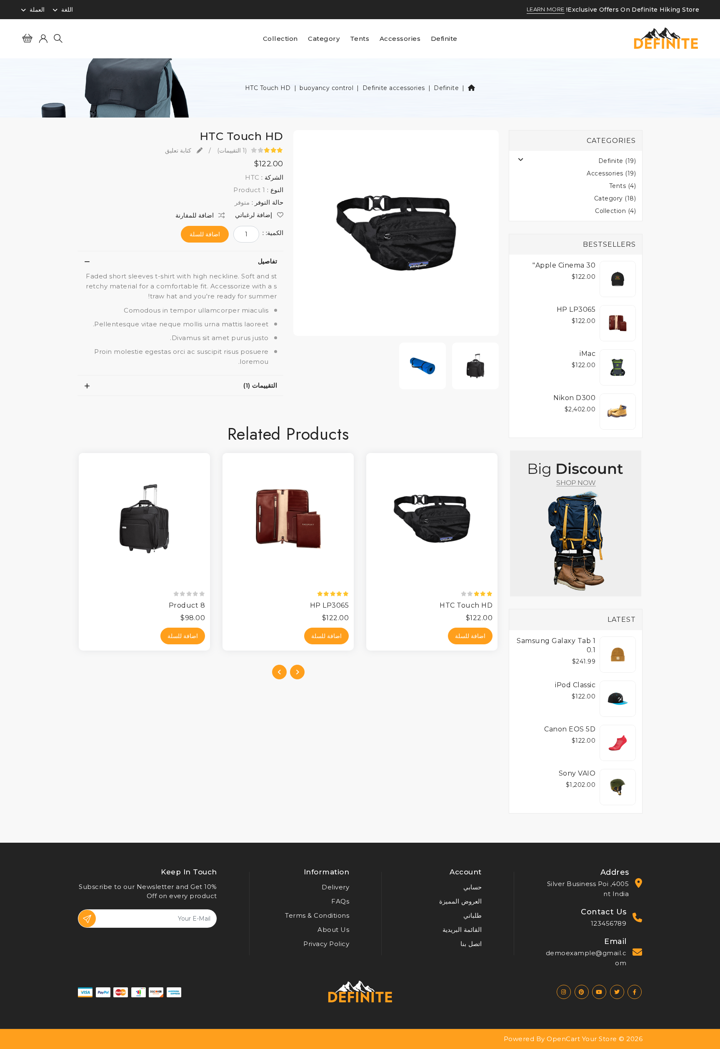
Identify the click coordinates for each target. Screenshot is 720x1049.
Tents (360, 39)
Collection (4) (615, 211)
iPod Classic (575, 685)
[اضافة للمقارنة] (369, 494)
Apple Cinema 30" (563, 265)
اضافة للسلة (205, 234)
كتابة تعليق (179, 150)
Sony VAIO (577, 773)
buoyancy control (326, 88)
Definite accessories (393, 88)
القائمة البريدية (462, 930)
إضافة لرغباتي (254, 215)
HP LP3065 (576, 309)
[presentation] (297, 672)
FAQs (340, 901)
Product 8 (187, 605)
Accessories (400, 39)
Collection (280, 39)
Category (324, 39)
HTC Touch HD (268, 88)
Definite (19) (617, 161)
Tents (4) (622, 186)
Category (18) (615, 198)
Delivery (335, 887)
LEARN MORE (546, 10)
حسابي (472, 887)
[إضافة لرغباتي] (369, 479)
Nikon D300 (574, 398)
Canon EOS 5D (569, 729)
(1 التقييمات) (232, 150)
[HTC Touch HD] (396, 235)
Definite (444, 39)
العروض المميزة (460, 901)
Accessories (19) (611, 173)
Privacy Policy (326, 944)
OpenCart (563, 1039)
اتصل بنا (471, 944)
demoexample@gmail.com (586, 958)
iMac (587, 354)
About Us (333, 930)
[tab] (180, 261)
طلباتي (472, 915)
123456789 (609, 923)
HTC (252, 177)
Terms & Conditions (317, 915)
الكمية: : (272, 233)
